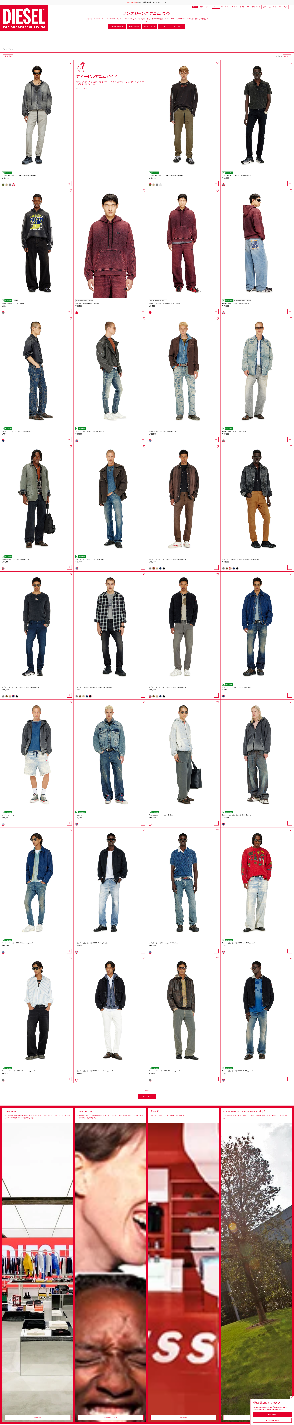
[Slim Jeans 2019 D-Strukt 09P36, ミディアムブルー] (110, 371)
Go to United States (272, 1420)
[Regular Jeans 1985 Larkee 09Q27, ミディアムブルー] (110, 499)
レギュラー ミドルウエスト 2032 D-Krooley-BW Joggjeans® (167, 559)
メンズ (4, 49)
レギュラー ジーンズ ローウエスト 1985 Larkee (16, 431)
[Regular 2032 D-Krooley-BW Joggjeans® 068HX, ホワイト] (110, 1010)
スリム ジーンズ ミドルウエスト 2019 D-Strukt (89, 431)
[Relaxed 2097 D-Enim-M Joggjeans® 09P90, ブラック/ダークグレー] (37, 1010)
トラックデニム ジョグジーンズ (171, 26)
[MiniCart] (291, 7)
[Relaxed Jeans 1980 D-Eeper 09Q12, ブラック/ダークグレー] (37, 499)
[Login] (280, 7)
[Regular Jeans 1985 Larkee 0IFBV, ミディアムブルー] (183, 882)
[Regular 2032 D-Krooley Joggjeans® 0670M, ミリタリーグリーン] (183, 115)
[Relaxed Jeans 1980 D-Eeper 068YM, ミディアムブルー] (183, 371)
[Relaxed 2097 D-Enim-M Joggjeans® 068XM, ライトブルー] (257, 882)
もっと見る (147, 1096)
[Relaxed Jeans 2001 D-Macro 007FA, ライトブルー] (257, 243)
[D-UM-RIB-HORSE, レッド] (110, 243)
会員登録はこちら (110, 1417)
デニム (10, 49)
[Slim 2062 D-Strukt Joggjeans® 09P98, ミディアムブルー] (37, 882)
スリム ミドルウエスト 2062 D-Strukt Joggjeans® (17, 943)
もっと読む (38, 1417)
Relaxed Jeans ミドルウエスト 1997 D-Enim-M (236, 815)
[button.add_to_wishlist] (70, 62)
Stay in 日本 (272, 1414)
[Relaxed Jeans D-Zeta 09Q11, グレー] (257, 371)
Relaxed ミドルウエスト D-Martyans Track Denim (164, 303)
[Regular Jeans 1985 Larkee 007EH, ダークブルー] (257, 627)
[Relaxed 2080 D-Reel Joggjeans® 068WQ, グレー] (183, 1010)
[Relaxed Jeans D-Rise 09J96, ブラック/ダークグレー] (37, 243)
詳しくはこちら (81, 88)
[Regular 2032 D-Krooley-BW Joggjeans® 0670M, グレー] (183, 627)
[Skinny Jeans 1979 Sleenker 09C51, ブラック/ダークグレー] (257, 115)
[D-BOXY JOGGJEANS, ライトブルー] (37, 755)
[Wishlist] (285, 7)
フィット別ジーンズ (117, 26)
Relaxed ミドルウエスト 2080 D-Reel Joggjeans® (164, 1071)
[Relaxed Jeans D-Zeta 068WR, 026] (183, 755)
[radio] (3, 185)
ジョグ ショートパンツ (9, 815)
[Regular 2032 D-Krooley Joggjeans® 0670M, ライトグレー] (37, 115)
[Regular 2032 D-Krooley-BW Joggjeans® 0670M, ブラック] (110, 627)
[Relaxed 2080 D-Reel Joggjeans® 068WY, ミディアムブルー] (257, 1010)
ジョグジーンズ (149, 26)
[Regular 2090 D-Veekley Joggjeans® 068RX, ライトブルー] (110, 882)
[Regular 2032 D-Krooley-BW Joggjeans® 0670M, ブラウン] (183, 499)
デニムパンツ (79, 815)
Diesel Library (134, 26)
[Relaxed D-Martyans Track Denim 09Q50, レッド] (183, 243)
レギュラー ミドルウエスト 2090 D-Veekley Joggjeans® (92, 943)
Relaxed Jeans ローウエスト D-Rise (13, 303)
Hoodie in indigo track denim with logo (87, 303)
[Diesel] (24, 18)
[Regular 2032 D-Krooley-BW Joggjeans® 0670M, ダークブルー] (37, 627)
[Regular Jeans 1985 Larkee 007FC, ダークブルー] (37, 371)
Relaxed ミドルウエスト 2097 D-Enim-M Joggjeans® (238, 943)
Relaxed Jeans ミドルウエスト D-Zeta (234, 431)
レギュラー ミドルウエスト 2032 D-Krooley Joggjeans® (19, 175)
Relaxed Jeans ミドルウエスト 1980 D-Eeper (163, 431)
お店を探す (184, 1417)
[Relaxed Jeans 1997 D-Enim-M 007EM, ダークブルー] (257, 755)
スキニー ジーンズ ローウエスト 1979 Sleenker (236, 175)
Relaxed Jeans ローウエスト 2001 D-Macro (235, 303)
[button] (147, 2)
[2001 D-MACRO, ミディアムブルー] (110, 755)
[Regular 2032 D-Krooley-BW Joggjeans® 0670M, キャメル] (257, 499)
